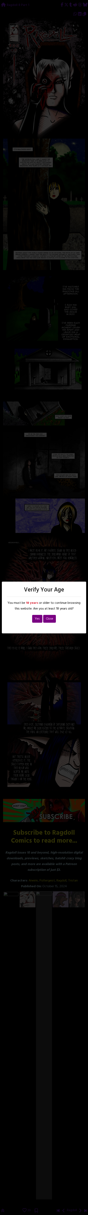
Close (49, 618)
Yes (37, 618)
